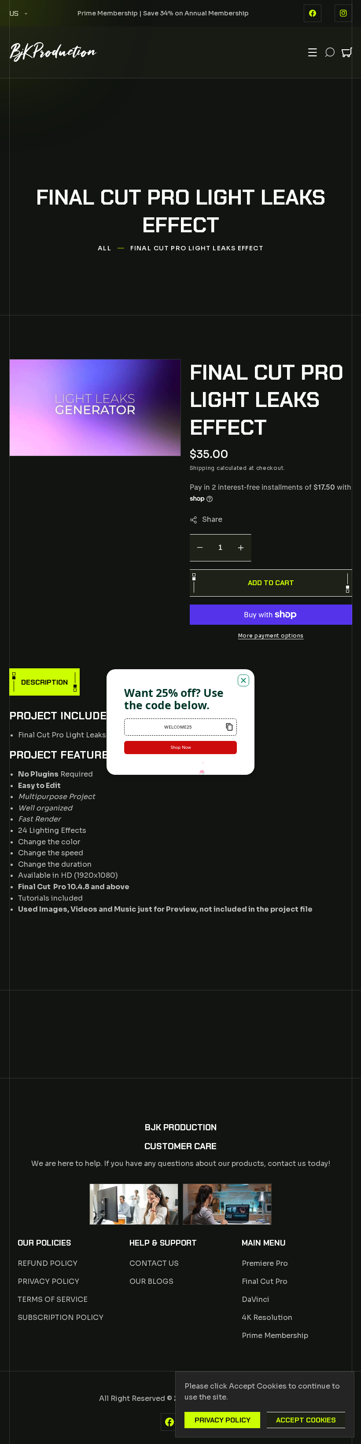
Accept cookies (306, 1420)
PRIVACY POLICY (48, 1281)
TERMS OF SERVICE (53, 1299)
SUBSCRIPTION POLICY (60, 1317)
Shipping (202, 468)
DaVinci (255, 1299)
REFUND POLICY (47, 1263)
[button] (312, 52)
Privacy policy (222, 1420)
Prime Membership (275, 1335)
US (13, 13)
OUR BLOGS (151, 1281)
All (104, 248)
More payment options (270, 635)
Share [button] (212, 519)
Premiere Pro (265, 1263)
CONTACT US (154, 1263)
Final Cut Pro (264, 1281)
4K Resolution (267, 1317)
